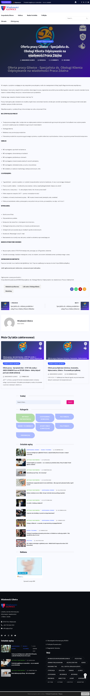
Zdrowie (3, 21)
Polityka (44, 15)
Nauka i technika (32, 15)
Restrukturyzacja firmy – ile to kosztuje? (37, 473)
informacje (63, 674)
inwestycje (62, 678)
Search (70, 402)
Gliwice (80, 670)
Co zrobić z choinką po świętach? (35, 503)
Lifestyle (70, 682)
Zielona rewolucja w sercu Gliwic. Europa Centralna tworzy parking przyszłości (46, 493)
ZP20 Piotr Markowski (9, 622)
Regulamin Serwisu (53, 648)
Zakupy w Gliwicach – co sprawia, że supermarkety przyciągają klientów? (44, 523)
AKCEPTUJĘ (85, 694)
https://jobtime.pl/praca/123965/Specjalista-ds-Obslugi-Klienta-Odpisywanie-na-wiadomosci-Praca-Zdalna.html (37, 280)
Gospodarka (52, 674)
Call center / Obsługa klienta (31, 286)
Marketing (9, 291)
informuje (74, 674)
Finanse (71, 670)
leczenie (60, 682)
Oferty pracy (15, 21)
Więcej (60, 694)
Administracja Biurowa (12, 286)
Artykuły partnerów (25, 418)
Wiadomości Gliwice (11, 376)
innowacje (51, 678)
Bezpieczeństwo (72, 662)
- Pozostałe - (78, 658)
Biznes (83, 662)
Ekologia (62, 670)
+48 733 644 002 (8, 625)
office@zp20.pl (7, 628)
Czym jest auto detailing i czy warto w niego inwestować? (41, 513)
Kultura (20, 15)
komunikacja (82, 678)
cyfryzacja (51, 670)
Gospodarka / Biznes (7, 15)
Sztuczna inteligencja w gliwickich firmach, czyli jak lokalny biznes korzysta (24, 654)
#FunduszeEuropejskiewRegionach (59, 658)
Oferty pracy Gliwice (45, 427)
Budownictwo (52, 666)
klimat (72, 678)
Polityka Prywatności (54, 644)
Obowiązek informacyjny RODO (57, 641)
